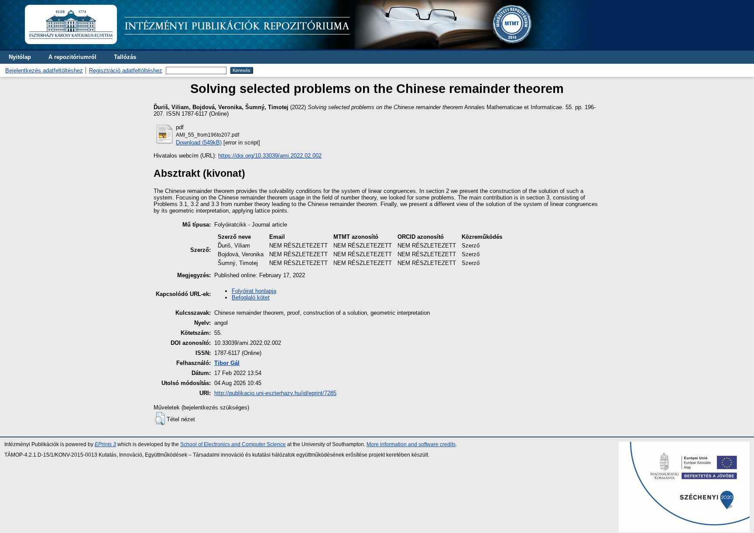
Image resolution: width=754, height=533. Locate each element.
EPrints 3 (105, 444)
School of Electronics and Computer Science (233, 444)
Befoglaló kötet (251, 297)
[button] (160, 418)
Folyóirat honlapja (254, 291)
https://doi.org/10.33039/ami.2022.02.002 (270, 155)
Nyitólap (20, 57)
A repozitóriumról (72, 57)
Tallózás (125, 57)
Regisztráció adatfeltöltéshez (125, 70)
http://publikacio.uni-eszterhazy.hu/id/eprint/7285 (275, 393)
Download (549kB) (199, 142)
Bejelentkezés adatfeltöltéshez (44, 70)
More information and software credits (411, 444)
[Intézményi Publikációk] (310, 47)
